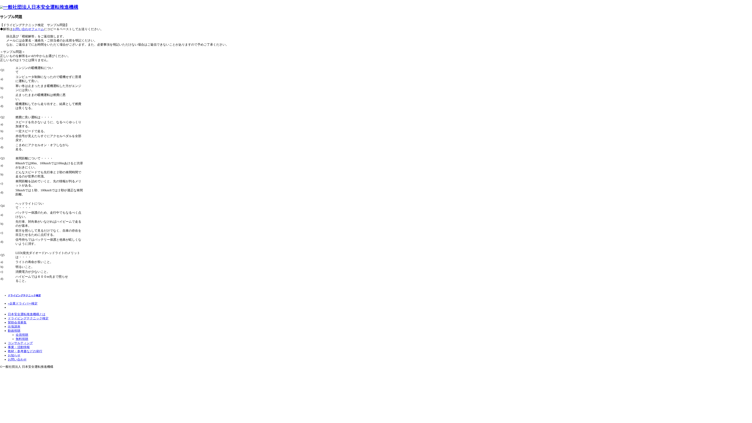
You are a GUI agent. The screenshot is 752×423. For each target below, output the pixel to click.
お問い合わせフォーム (28, 29)
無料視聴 (22, 339)
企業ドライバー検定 (23, 303)
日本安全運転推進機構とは (26, 314)
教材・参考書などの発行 (25, 351)
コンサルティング (20, 343)
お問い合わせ (17, 359)
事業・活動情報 (19, 347)
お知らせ (14, 355)
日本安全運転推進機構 (40, 7)
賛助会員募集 (17, 322)
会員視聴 (22, 334)
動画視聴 (14, 330)
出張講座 (14, 326)
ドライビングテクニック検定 (24, 295)
